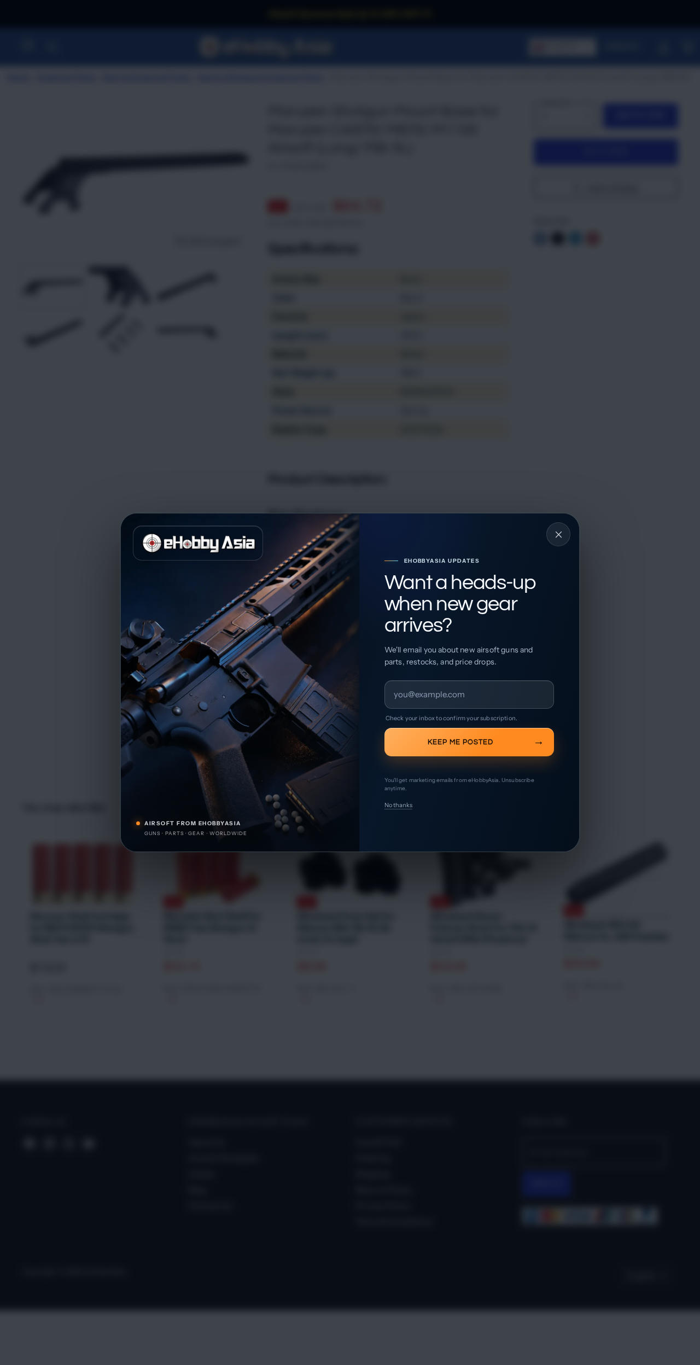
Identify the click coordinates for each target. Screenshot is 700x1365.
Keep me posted (460, 742)
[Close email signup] (558, 534)
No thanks (398, 805)
